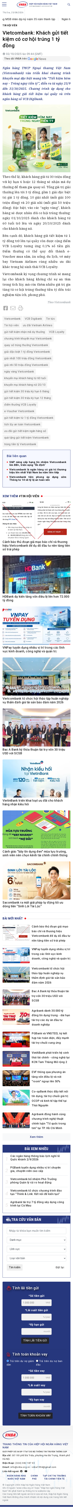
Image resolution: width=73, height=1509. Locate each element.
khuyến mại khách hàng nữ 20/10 (24, 384)
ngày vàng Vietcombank (19, 371)
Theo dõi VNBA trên (15, 58)
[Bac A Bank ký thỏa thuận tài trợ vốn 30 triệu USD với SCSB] (16, 997)
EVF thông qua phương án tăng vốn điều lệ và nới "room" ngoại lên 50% (49, 1076)
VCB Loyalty (57, 332)
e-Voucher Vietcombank (19, 411)
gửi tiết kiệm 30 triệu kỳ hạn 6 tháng (26, 391)
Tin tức (50, 318)
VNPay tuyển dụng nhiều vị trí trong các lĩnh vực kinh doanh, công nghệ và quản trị (51, 954)
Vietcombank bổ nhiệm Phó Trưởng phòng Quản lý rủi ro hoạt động (33, 1180)
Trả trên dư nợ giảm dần (20, 1363)
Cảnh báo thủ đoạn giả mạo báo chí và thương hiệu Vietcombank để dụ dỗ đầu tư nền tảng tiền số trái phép (36, 545)
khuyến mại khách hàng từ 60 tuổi (25, 378)
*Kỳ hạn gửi (36, 1324)
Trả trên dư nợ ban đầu (49, 1363)
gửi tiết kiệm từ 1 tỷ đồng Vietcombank (28, 417)
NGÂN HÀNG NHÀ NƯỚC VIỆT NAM (16, 1477)
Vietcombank (62, 302)
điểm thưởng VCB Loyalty (20, 404)
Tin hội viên (10, 25)
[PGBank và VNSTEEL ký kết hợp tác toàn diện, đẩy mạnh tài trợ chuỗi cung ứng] (16, 1039)
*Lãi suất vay (36, 1385)
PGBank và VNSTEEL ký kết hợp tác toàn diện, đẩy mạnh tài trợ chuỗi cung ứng (50, 1038)
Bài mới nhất (13, 918)
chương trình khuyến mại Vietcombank (28, 338)
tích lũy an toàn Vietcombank (22, 424)
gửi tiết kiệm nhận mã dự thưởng (24, 332)
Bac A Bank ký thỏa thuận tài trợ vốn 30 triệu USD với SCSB (50, 996)
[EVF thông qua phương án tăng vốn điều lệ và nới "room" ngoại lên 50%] (16, 1078)
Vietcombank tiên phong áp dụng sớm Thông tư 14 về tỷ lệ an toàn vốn (37, 478)
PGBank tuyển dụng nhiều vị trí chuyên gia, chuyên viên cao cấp (35, 1169)
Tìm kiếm (14, 1267)
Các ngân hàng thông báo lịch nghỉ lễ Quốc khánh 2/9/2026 (35, 1157)
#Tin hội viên (29, 496)
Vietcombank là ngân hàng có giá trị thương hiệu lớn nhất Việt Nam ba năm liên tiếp (37, 471)
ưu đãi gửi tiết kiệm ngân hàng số (25, 431)
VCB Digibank (33, 318)
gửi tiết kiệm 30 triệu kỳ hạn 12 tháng (27, 398)
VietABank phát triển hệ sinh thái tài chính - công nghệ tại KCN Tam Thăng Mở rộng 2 (51, 1057)
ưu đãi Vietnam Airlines (37, 325)
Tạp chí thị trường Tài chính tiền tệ (54, 1477)
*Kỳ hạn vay (36, 1399)
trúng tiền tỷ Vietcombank (20, 444)
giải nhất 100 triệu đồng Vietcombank (27, 358)
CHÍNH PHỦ (34, 1477)
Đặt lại (60, 1267)
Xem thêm (36, 1137)
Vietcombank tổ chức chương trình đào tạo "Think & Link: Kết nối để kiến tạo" (36, 1192)
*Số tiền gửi (36, 1295)
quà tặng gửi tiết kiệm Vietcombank (26, 437)
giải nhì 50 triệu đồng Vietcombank (26, 365)
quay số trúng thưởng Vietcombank (26, 345)
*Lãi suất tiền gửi (36, 1310)
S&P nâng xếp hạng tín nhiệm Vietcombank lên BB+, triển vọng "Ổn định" (37, 464)
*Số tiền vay (36, 1370)
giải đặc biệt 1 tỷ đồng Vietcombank (27, 351)
